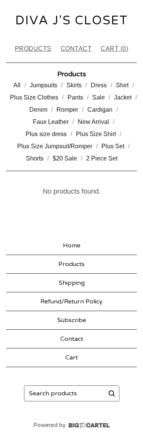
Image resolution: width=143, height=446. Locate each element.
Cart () (114, 48)
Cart (71, 357)
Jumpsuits (43, 85)
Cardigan (99, 109)
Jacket (123, 97)
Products (33, 48)
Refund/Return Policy (71, 301)
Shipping (72, 283)
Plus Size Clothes (34, 97)
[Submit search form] (111, 393)
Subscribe (71, 320)
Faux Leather (51, 122)
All (17, 85)
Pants (75, 97)
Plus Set (112, 146)
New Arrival (93, 122)
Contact (76, 48)
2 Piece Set (101, 158)
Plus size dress (46, 134)
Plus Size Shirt (96, 134)
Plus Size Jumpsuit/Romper (54, 146)
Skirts (74, 85)
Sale (98, 97)
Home (71, 245)
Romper (67, 109)
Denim (38, 109)
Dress (99, 85)
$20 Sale (65, 158)
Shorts (34, 158)
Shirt (122, 85)
